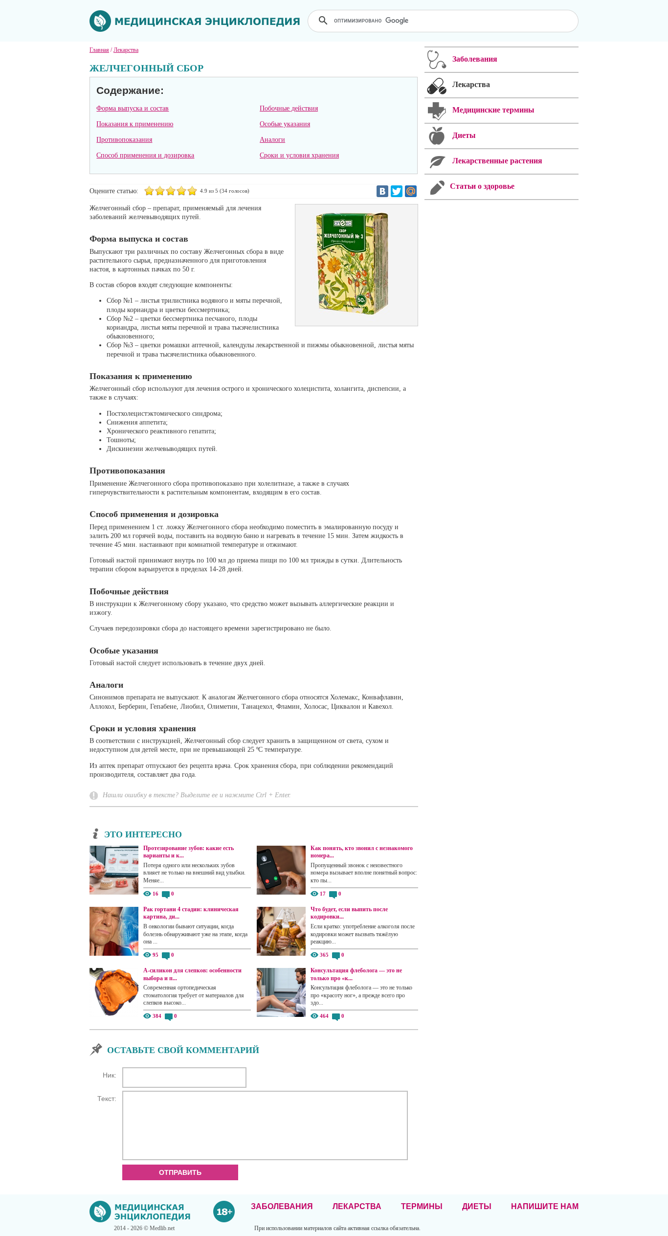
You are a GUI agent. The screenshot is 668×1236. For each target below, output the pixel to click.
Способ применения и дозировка (145, 155)
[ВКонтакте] (382, 191)
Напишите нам (545, 1206)
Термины (422, 1206)
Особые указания (285, 124)
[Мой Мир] (411, 191)
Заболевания (282, 1206)
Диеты (476, 1206)
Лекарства (357, 1206)
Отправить (180, 1172)
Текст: (106, 1098)
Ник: (109, 1075)
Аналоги (272, 139)
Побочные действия (289, 108)
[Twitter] (396, 191)
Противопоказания (124, 139)
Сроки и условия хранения (299, 155)
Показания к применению (134, 124)
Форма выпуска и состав (132, 108)
